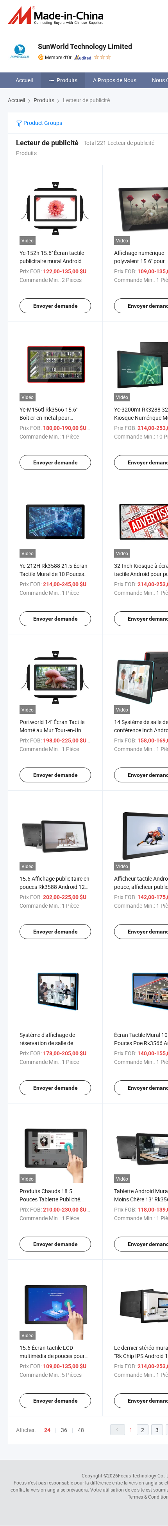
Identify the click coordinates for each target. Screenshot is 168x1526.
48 (81, 1430)
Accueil (24, 80)
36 (64, 1430)
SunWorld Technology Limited (85, 46)
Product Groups (42, 122)
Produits (67, 80)
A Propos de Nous (114, 80)
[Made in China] (57, 15)
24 (47, 1430)
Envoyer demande (55, 306)
